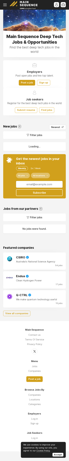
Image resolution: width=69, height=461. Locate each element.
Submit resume (26, 110)
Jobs (34, 366)
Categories (34, 404)
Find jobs (46, 110)
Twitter (34, 351)
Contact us (34, 334)
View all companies (16, 313)
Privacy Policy (34, 344)
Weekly (22, 168)
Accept (58, 454)
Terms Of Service (34, 339)
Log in (34, 418)
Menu (5, 4)
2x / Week (36, 168)
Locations (34, 399)
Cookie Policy (43, 450)
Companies (34, 370)
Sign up (43, 82)
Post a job (27, 82)
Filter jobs (36, 135)
